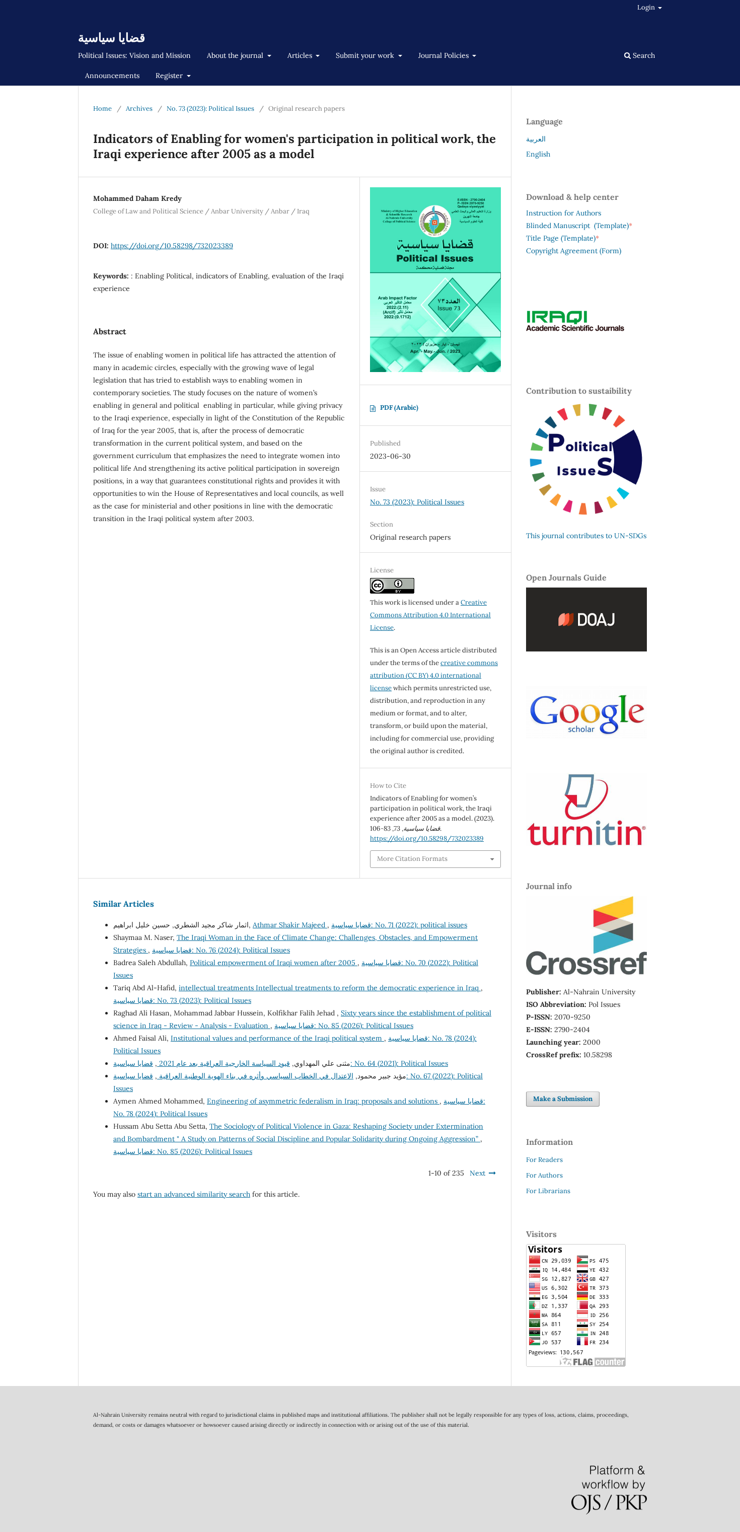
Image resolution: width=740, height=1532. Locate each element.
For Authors (544, 1175)
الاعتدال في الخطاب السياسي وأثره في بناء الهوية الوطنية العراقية (255, 1075)
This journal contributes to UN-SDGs (586, 535)
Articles (300, 55)
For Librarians (548, 1191)
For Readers (544, 1159)
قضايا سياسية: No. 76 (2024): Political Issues (221, 950)
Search (643, 55)
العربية (536, 138)
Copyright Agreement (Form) (573, 250)
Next (477, 1173)
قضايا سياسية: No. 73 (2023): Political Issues (182, 1000)
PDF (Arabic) (399, 407)
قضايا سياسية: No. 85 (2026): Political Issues (343, 1025)
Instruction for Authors (563, 212)
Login (646, 7)
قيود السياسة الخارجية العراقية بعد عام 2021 (223, 1063)
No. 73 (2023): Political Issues (210, 108)
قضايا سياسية (111, 37)
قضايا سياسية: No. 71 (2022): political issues (399, 924)
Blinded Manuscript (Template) (579, 225)
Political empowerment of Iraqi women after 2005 (273, 962)
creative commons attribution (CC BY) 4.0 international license (434, 675)
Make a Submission (563, 1099)
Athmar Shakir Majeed (290, 924)
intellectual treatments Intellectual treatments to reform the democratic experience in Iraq (330, 987)
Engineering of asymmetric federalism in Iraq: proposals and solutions (323, 1101)
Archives (139, 108)
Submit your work (366, 55)
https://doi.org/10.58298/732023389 (172, 245)
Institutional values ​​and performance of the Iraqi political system (277, 1038)
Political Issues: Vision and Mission (134, 55)
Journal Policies (444, 55)
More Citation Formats (412, 858)
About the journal (236, 55)
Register (170, 75)
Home (102, 108)
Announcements (112, 75)
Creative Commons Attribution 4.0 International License (430, 615)
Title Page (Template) (561, 238)
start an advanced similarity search (193, 1194)
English (538, 154)
